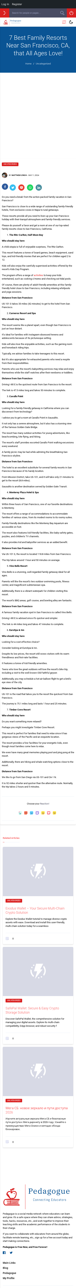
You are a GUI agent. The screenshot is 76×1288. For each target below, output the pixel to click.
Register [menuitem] (17, 4)
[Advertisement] (38, 112)
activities (38, 275)
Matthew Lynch (19, 175)
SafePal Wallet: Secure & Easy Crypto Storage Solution (32, 1010)
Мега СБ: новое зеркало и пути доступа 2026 (37, 1110)
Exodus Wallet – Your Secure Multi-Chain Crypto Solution (35, 910)
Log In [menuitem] (5, 4)
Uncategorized (10, 164)
